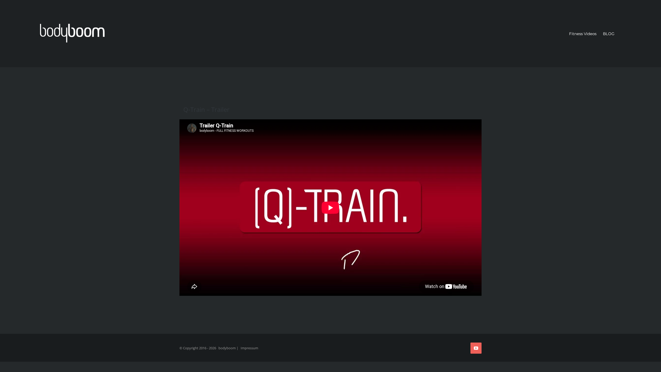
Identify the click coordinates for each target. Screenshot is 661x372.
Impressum (249, 348)
